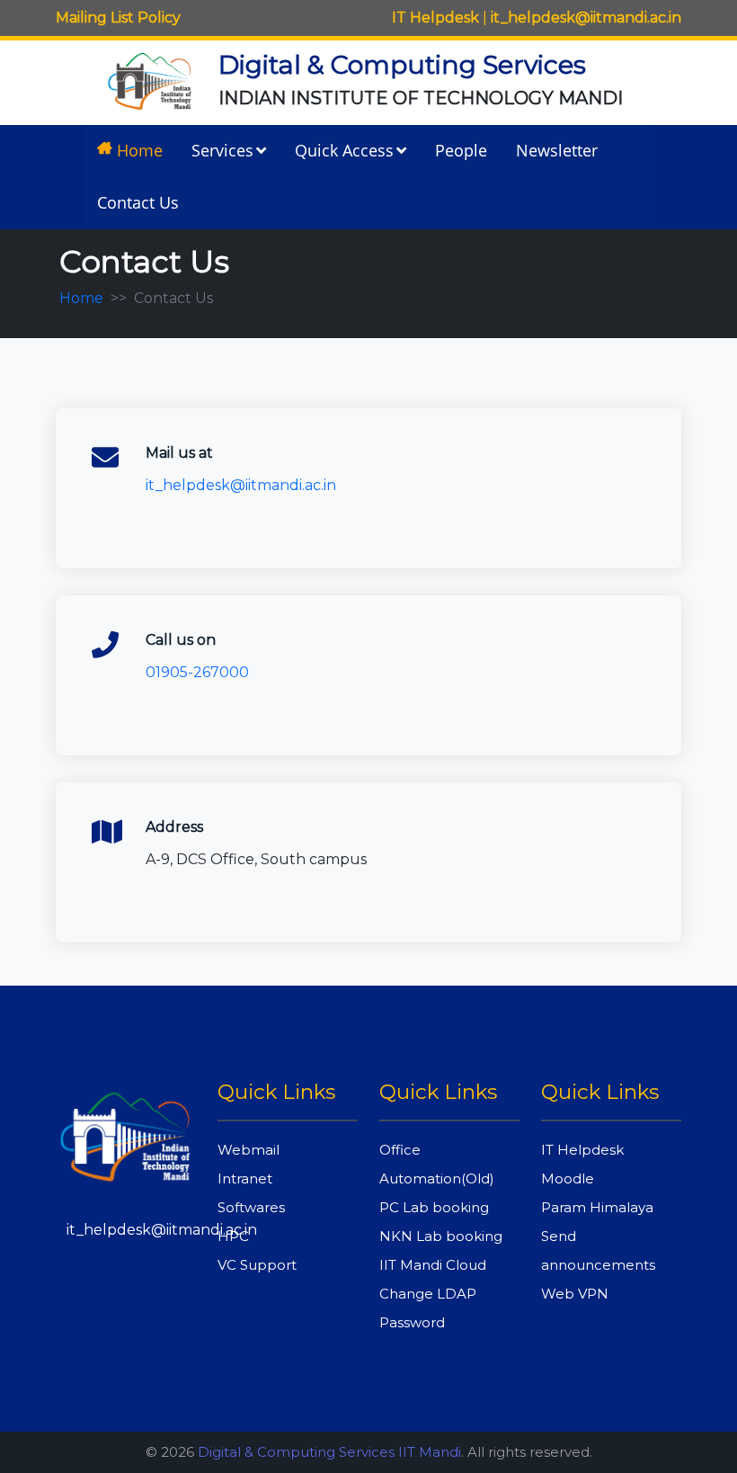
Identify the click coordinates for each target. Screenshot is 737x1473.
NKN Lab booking (440, 1236)
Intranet (245, 1178)
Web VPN (574, 1293)
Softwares (251, 1207)
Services (222, 150)
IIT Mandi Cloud (432, 1264)
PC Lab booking (434, 1207)
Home (140, 150)
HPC (233, 1236)
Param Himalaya (597, 1207)
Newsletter (557, 150)
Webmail (249, 1149)
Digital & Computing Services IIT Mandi (329, 1451)
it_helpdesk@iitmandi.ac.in (586, 17)
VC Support (257, 1264)
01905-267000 (197, 672)
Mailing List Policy (118, 17)
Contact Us (138, 202)
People (461, 150)
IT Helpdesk (435, 17)
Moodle (567, 1178)
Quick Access (344, 150)
